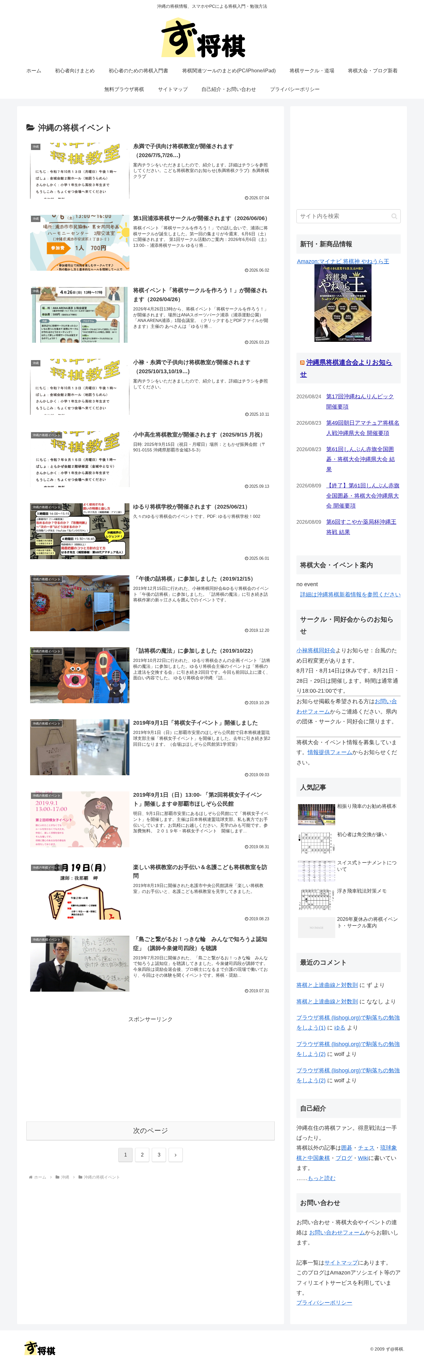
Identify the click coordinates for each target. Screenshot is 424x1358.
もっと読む (322, 1178)
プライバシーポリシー (324, 1303)
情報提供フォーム (330, 752)
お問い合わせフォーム (337, 1232)
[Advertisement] (150, 1067)
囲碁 (346, 1148)
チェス (366, 1148)
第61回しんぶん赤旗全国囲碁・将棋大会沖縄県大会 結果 (360, 459)
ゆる (339, 1028)
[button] (394, 216)
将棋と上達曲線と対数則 (327, 985)
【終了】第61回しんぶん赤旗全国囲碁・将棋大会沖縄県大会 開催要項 (362, 495)
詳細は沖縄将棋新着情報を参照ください (350, 594)
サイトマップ (341, 1263)
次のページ (150, 1130)
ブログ (344, 1158)
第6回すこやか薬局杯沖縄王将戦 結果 (361, 527)
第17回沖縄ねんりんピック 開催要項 (360, 401)
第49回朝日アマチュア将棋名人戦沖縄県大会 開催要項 (362, 428)
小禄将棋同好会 (316, 650)
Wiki (363, 1158)
